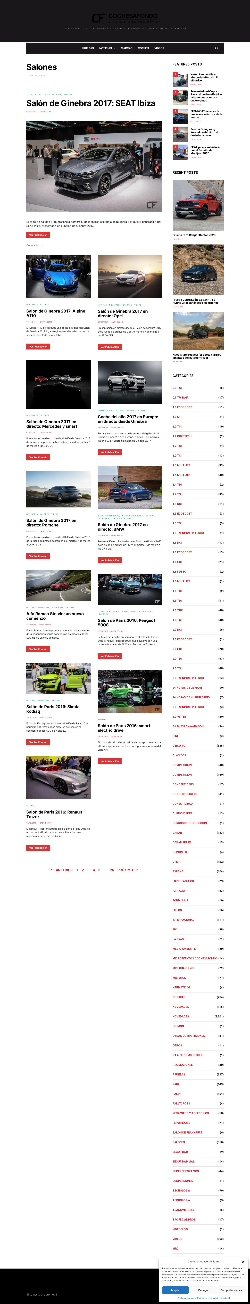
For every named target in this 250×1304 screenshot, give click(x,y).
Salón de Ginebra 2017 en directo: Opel (123, 313)
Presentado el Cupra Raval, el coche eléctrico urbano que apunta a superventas (206, 96)
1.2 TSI (177, 455)
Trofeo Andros (184, 1219)
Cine (176, 736)
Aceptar (175, 1290)
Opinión (178, 1026)
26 (112, 870)
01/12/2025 (195, 121)
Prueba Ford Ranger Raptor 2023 (194, 235)
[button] (243, 1261)
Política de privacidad (207, 1298)
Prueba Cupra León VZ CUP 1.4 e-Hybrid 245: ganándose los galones (195, 301)
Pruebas (87, 48)
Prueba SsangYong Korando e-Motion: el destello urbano (204, 132)
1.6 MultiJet (181, 581)
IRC (175, 929)
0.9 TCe (177, 388)
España (178, 871)
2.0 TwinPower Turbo (108, 516)
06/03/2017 (103, 428)
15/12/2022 (178, 239)
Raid (176, 1084)
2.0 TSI (177, 668)
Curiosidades (182, 813)
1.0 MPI (177, 417)
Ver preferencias (231, 1290)
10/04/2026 (195, 104)
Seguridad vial (184, 1161)
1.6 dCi (177, 542)
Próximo (125, 870)
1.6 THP (178, 610)
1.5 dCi (177, 504)
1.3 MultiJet (181, 465)
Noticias (105, 48)
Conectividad (183, 803)
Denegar (203, 1290)
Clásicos (179, 755)
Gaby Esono (46, 112)
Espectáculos (183, 881)
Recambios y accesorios (191, 1113)
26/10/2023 (195, 139)
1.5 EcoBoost (182, 513)
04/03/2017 (31, 531)
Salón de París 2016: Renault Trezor (54, 814)
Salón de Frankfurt (188, 1132)
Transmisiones (184, 1210)
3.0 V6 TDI (179, 716)
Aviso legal (225, 1298)
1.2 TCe (177, 446)
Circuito (179, 745)
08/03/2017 (31, 112)
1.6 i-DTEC (179, 571)
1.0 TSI (29, 94)
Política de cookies (187, 1298)
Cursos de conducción (190, 823)
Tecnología (181, 1190)
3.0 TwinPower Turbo (132, 516)
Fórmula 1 (180, 900)
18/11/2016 (31, 624)
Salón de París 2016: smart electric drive (124, 728)
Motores (179, 977)
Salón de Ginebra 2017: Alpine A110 (55, 313)
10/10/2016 (31, 823)
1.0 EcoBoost (182, 407)
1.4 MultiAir (181, 475)
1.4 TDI (177, 484)
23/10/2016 (103, 631)
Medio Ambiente (184, 948)
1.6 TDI (47, 94)
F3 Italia (179, 890)
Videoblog (180, 1229)
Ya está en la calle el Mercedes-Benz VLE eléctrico (204, 77)
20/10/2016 (31, 717)
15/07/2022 (178, 307)
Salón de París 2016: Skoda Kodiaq (52, 709)
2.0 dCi (177, 629)
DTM (176, 861)
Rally (177, 1093)
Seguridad (180, 1152)
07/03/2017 (31, 432)
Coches (143, 48)
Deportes (180, 852)
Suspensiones (183, 1181)
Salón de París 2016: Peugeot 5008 (126, 622)
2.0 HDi (125, 611)
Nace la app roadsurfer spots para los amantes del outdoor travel (197, 356)
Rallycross (181, 1103)
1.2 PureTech (104, 611)
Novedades (32, 305)
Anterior (64, 870)
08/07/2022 (178, 362)
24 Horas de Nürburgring (191, 697)
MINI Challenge (184, 968)
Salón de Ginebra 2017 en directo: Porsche (51, 522)
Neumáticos (181, 987)
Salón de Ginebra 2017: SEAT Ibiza (90, 103)
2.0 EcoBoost (182, 639)
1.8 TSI (177, 620)
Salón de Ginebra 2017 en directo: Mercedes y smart (51, 424)
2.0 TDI (177, 658)
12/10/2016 (103, 736)
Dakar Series (182, 842)
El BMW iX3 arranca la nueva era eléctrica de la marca (206, 114)
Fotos (177, 910)
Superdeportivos (186, 1171)
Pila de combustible (188, 1055)
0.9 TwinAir (180, 397)
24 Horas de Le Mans (188, 687)
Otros (177, 1045)
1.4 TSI (177, 494)
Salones (68, 94)
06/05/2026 (195, 84)
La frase (179, 939)
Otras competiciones (189, 1035)
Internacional (105, 410)
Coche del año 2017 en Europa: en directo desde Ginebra (128, 419)
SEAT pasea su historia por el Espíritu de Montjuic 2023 (205, 150)
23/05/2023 (195, 157)
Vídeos (159, 48)
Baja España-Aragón (188, 726)
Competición (182, 765)
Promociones (183, 1064)
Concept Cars (183, 784)
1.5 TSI (38, 94)
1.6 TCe (177, 591)
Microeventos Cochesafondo (195, 958)
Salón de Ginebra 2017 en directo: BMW (123, 527)
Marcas (126, 48)
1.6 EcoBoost (182, 552)
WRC (176, 1248)
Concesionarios (185, 794)
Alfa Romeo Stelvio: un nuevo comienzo (55, 616)
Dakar (177, 832)
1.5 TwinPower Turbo (188, 533)
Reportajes (181, 1123)
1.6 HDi (116, 611)
